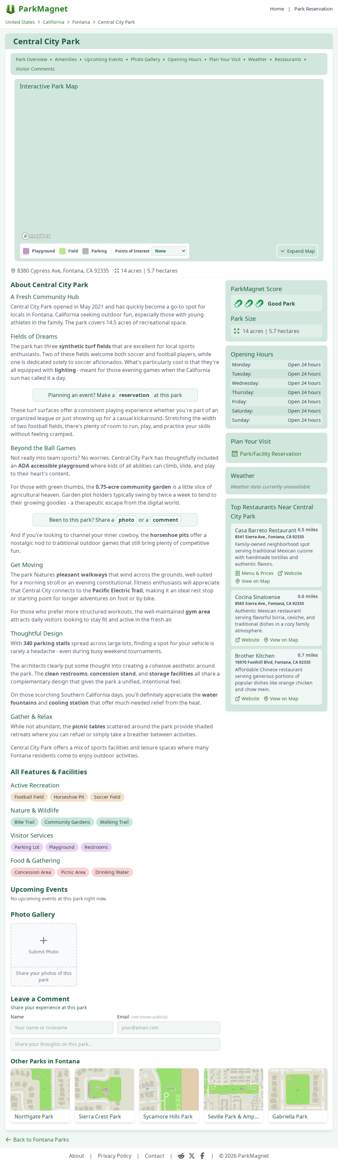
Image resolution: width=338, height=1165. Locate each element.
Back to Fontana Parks (41, 1139)
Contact (154, 1155)
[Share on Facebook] (202, 1155)
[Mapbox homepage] (36, 236)
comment (165, 519)
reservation (134, 395)
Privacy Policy (114, 1155)
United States (20, 22)
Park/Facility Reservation (270, 453)
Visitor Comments (35, 69)
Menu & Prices (258, 573)
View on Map (256, 581)
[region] (169, 167)
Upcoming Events (103, 59)
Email (142, 1017)
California (53, 22)
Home (277, 8)
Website (293, 573)
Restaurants (288, 59)
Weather (257, 59)
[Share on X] (191, 1155)
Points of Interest (132, 251)
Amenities (66, 59)
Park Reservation (313, 8)
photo (126, 519)
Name (17, 1017)
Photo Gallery (145, 59)
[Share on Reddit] (181, 1155)
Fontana (81, 22)
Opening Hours (185, 59)
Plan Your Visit (225, 59)
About (76, 1155)
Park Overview (31, 59)
